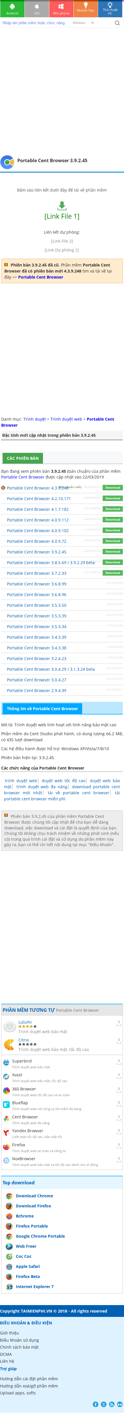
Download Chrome (34, 1195)
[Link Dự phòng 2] (62, 250)
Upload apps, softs (18, 1393)
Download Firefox (33, 1206)
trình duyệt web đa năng (41, 786)
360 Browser (24, 1089)
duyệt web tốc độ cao (63, 780)
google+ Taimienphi (103, 1404)
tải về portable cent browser (78, 792)
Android (12, 13)
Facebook (95, 1404)
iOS (37, 13)
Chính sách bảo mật (19, 1347)
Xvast (17, 1074)
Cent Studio (41, 733)
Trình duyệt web (66, 419)
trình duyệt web (21, 780)
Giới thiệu (9, 1333)
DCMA (6, 1354)
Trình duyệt (34, 419)
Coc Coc (23, 1256)
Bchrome (25, 1216)
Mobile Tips (85, 10)
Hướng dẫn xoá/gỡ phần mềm (29, 1386)
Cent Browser (25, 1117)
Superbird (22, 1061)
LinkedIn (120, 1404)
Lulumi (25, 1022)
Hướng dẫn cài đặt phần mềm (29, 1378)
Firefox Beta (28, 1276)
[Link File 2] (62, 241)
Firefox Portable (32, 1226)
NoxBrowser (23, 1158)
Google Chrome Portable (40, 1236)
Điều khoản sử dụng (19, 1340)
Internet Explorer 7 (35, 1286)
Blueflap (20, 1102)
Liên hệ (7, 1361)
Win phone (61, 13)
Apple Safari (28, 1266)
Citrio (23, 1040)
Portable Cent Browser (22, 477)
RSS (111, 1404)
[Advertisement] (62, 90)
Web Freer (26, 1246)
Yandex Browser (27, 1130)
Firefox (18, 1144)
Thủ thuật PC (110, 11)
